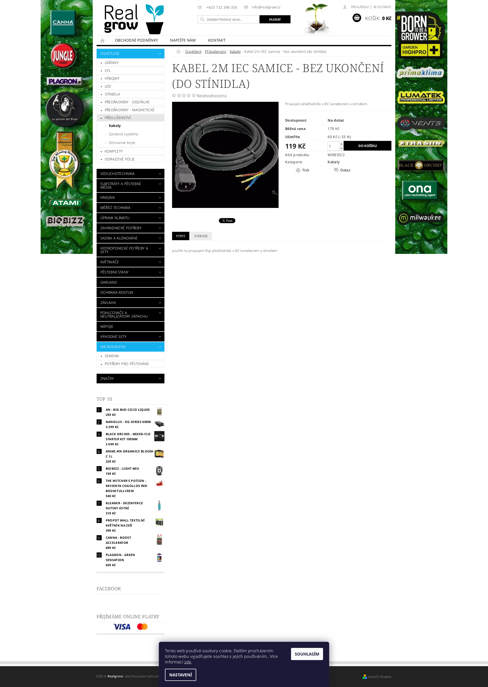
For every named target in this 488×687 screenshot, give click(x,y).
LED (108, 86)
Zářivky (112, 62)
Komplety (114, 151)
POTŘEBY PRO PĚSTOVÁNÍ (127, 363)
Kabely (115, 125)
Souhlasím (307, 654)
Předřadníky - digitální (127, 102)
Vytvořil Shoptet (379, 677)
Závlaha (108, 302)
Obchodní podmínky (136, 40)
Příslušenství (118, 117)
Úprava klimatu (114, 217)
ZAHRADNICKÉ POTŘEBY (121, 227)
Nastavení (180, 675)
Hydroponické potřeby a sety (124, 250)
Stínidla (112, 94)
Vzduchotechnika (117, 173)
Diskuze (201, 236)
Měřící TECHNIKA (115, 207)
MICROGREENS (113, 346)
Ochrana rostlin (116, 292)
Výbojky (112, 78)
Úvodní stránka (103, 40)
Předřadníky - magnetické (130, 109)
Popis (180, 236)
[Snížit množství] (341, 148)
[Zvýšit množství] (341, 143)
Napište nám (183, 40)
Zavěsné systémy (124, 134)
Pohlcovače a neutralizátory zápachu (124, 314)
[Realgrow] (134, 19)
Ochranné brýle (122, 142)
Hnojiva (107, 197)
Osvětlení (109, 53)
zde (187, 662)
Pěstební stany (114, 272)
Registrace (382, 7)
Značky (107, 378)
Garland (108, 282)
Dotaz (345, 170)
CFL (108, 70)
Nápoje (107, 326)
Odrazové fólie (120, 159)
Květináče (109, 261)
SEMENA (112, 355)
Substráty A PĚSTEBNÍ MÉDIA (120, 185)
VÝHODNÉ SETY (113, 336)
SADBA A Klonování (118, 238)
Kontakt (216, 40)
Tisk (305, 170)
